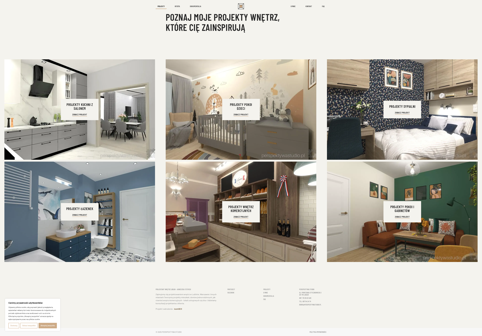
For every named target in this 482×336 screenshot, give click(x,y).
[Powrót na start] (241, 6)
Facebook (230, 292)
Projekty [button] (161, 6)
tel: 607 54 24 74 (305, 301)
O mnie (293, 6)
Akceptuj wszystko (48, 325)
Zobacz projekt (79, 114)
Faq (323, 6)
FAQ (264, 299)
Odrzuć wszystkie (29, 325)
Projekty (266, 289)
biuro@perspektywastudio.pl (310, 305)
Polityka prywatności (318, 332)
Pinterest (231, 289)
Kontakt (309, 6)
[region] (32, 315)
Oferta (177, 6)
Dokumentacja (195, 6)
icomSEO (178, 309)
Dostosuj (13, 325)
